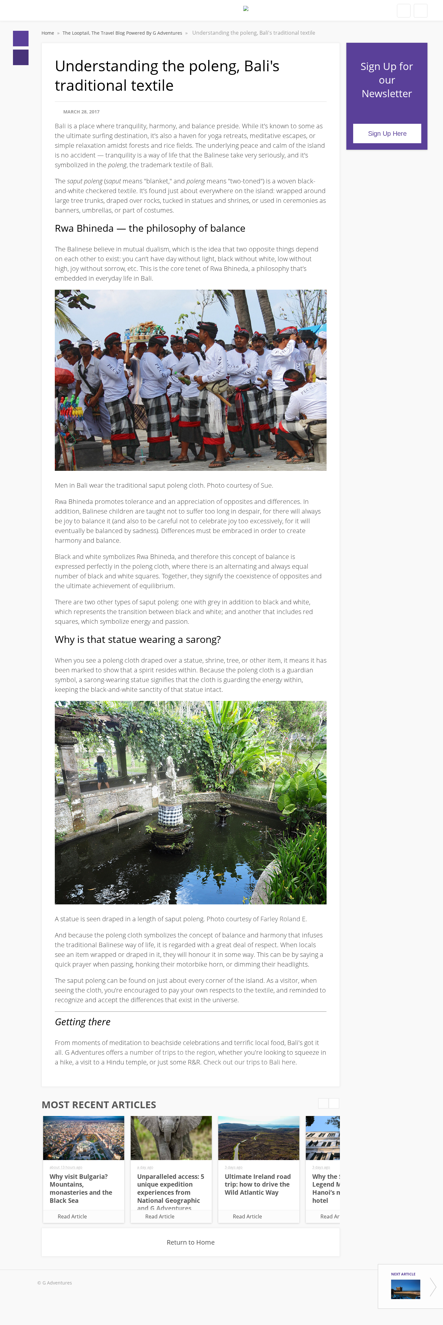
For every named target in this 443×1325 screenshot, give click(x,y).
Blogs (21, 57)
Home (21, 38)
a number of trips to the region (170, 1052)
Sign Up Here (387, 133)
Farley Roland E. (283, 918)
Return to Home (191, 1242)
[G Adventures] (245, 12)
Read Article (72, 1216)
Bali (60, 126)
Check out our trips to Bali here (249, 1062)
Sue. (267, 485)
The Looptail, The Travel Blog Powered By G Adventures (123, 33)
